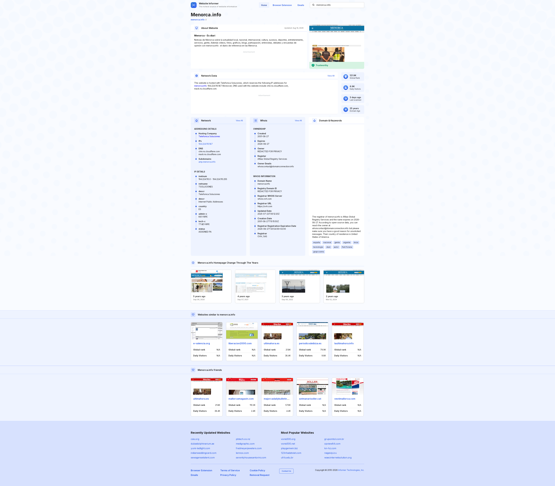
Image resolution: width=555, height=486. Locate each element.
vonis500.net (288, 443)
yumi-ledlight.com (200, 448)
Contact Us (286, 471)
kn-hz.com (330, 448)
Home (264, 5)
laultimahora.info (344, 343)
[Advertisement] (249, 59)
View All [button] (331, 76)
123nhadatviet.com (291, 452)
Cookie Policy (257, 470)
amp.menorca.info (207, 162)
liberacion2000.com (240, 343)
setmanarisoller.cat (310, 398)
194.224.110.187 (206, 144)
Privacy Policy (228, 475)
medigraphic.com (245, 443)
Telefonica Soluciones (209, 136)
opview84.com (332, 443)
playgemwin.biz (289, 448)
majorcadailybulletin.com (278, 398)
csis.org (195, 439)
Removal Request (259, 475)
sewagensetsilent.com (203, 457)
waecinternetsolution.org (338, 457)
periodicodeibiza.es (310, 343)
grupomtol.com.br (334, 439)
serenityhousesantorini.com (251, 457)
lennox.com (242, 452)
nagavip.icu (330, 452)
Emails (301, 5)
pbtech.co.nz (243, 439)
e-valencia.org (201, 343)
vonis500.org (288, 439)
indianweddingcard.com (203, 452)
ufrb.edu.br (287, 457)
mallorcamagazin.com (241, 398)
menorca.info (198, 19)
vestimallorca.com (344, 398)
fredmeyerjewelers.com (249, 448)
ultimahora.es (271, 343)
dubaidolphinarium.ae (202, 443)
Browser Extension (282, 5)
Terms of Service (230, 470)
